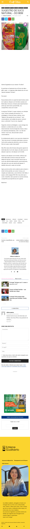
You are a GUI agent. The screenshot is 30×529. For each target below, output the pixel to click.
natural (10, 222)
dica (7, 221)
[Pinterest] (9, 19)
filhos (19, 221)
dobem (11, 221)
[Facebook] (2, 19)
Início (2, 5)
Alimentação (11, 5)
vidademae (19, 222)
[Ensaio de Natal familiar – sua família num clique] (5, 291)
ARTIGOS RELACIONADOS (7, 278)
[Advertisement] (15, 67)
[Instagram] (15, 272)
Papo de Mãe (21, 7)
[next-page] (5, 304)
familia (15, 221)
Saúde (6, 5)
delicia (3, 221)
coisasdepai (20, 219)
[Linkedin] (16, 526)
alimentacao (8, 219)
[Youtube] (18, 272)
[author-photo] (15, 254)
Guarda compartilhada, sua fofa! (7, 240)
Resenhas (25, 7)
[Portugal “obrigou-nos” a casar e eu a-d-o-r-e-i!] (5, 284)
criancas (26, 219)
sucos (14, 222)
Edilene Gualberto (7, 15)
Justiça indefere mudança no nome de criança (22, 240)
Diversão (12, 7)
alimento (14, 219)
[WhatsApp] (13, 19)
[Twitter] (6, 19)
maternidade (4, 222)
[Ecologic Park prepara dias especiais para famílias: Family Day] (5, 298)
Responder (9, 321)
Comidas (16, 7)
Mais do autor (18, 278)
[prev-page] (2, 304)
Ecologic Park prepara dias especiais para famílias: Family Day (18, 298)
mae (23, 221)
